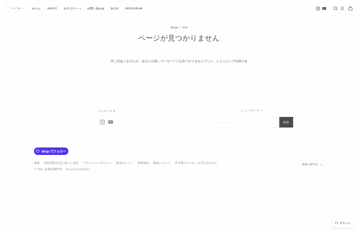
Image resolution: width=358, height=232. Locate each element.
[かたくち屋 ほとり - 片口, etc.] (15, 8)
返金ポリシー (124, 162)
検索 (37, 162)
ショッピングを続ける (231, 61)
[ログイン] (342, 8)
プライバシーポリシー (97, 162)
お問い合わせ (96, 8)
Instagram (134, 8)
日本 (310, 164)
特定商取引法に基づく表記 (61, 162)
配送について (162, 162)
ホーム (36, 8)
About (52, 8)
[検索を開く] (336, 8)
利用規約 (143, 162)
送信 (286, 122)
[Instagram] (318, 8)
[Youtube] (324, 8)
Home (174, 27)
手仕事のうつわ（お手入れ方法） (196, 162)
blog (115, 8)
